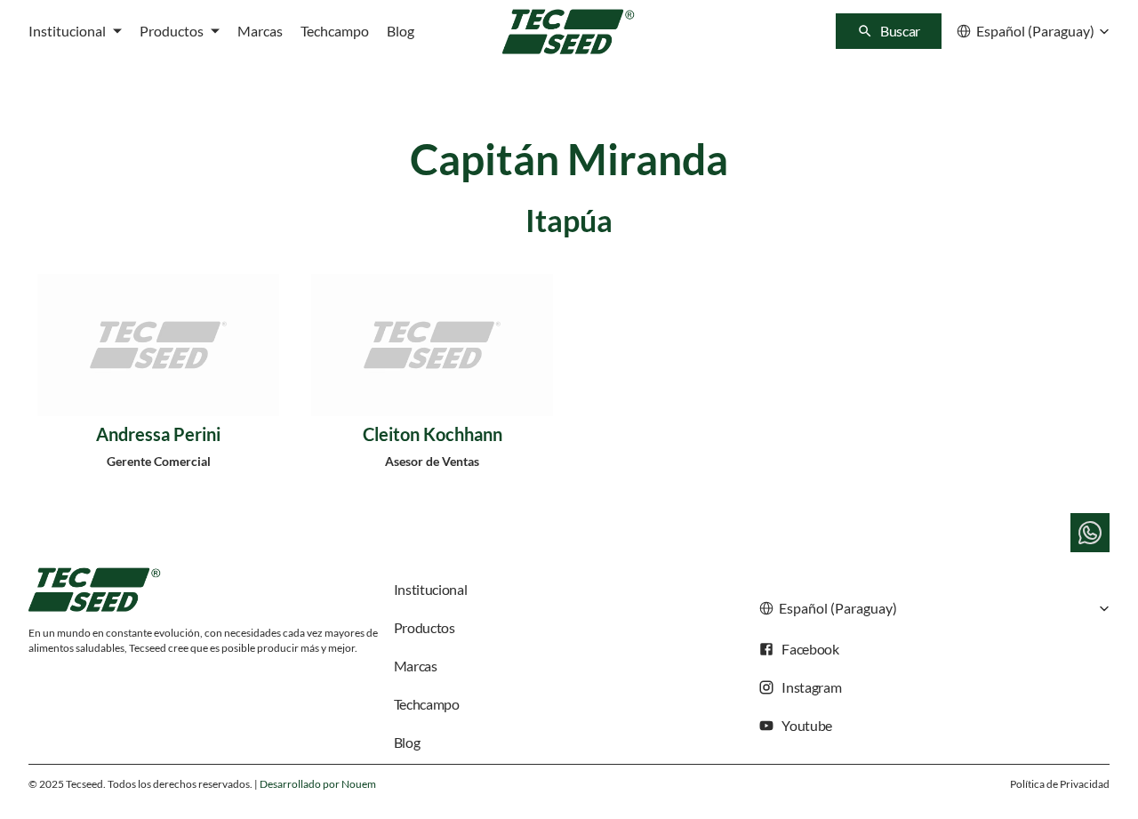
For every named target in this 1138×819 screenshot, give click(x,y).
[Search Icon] (889, 31)
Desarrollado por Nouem (318, 784)
